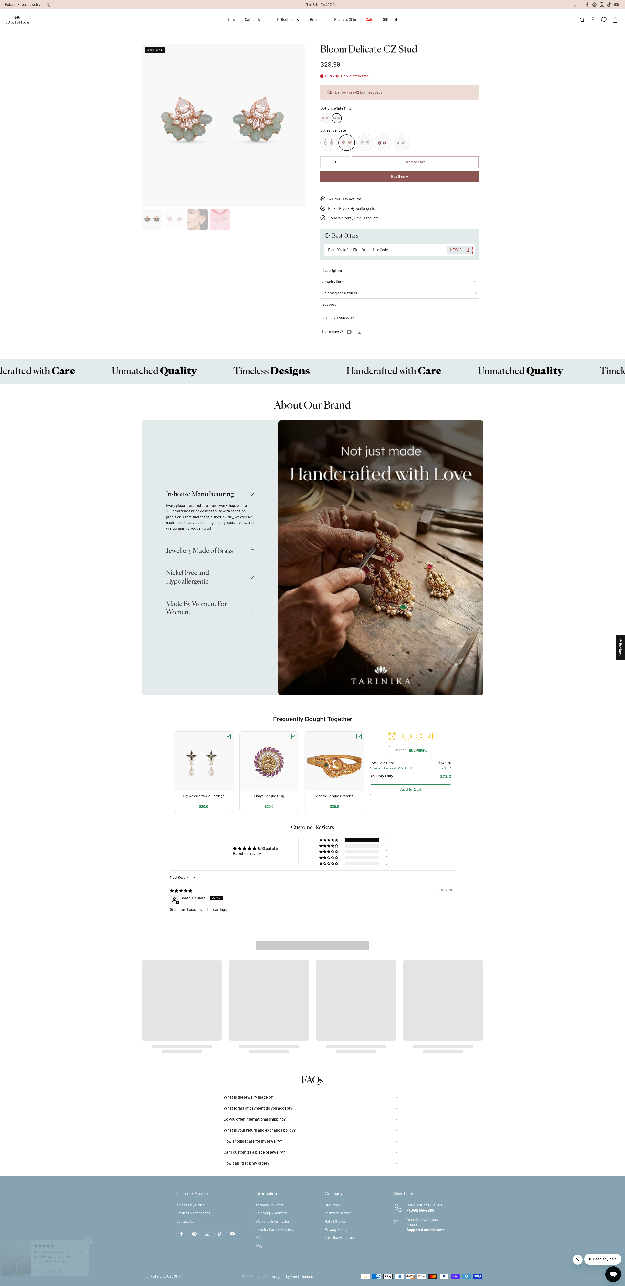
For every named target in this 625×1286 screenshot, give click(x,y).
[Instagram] (601, 5)
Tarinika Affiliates (339, 1237)
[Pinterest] (594, 5)
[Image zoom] (223, 125)
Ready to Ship (345, 19)
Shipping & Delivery (271, 1213)
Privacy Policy (336, 1229)
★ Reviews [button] (620, 647)
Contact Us (185, 1221)
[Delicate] (346, 142)
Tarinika (262, 1276)
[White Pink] (325, 118)
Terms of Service (338, 1213)
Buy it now (399, 176)
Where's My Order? (191, 1205)
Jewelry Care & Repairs (274, 1229)
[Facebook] (587, 5)
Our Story (332, 1205)
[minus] (325, 162)
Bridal (315, 19)
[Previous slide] (48, 4)
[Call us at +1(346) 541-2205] (359, 332)
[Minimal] (365, 142)
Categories (253, 19)
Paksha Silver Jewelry (22, 4)
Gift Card (390, 19)
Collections (286, 19)
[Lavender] (383, 142)
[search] (582, 20)
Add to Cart (410, 789)
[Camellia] (328, 142)
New (231, 19)
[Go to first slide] (575, 4)
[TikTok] (609, 5)
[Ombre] (401, 142)
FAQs (259, 1237)
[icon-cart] (614, 19)
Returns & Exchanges (193, 1213)
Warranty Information (272, 1221)
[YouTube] (616, 5)
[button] (415, 162)
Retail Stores (335, 1221)
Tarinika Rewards (269, 1205)
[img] (181, 890)
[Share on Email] (349, 332)
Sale (369, 19)
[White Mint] (336, 118)
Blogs (259, 1245)
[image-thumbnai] (152, 219)
